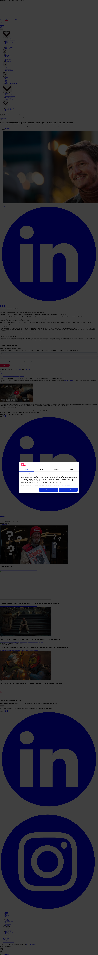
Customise (48, 489)
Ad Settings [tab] (56, 469)
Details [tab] (41, 469)
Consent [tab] (27, 469)
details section (66, 485)
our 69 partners (28, 476)
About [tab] (71, 469)
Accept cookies (68, 489)
